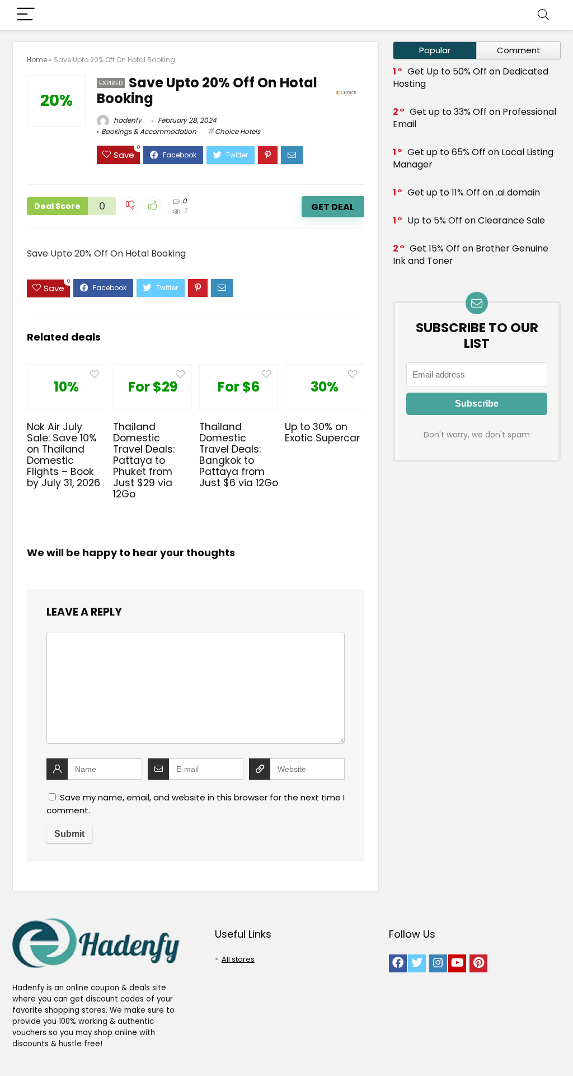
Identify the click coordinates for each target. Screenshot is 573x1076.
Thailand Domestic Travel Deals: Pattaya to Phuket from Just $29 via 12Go (144, 460)
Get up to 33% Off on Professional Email (474, 118)
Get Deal (332, 207)
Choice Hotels (237, 131)
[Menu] (25, 15)
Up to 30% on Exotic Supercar (322, 432)
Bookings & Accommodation (148, 131)
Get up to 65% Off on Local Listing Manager (473, 158)
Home (37, 59)
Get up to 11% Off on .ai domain (473, 192)
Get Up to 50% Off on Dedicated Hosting (470, 77)
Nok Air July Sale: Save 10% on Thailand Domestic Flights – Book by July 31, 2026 (63, 455)
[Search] (543, 15)
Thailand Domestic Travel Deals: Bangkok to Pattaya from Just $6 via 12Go (238, 455)
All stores (238, 959)
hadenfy (127, 120)
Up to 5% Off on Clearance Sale (476, 220)
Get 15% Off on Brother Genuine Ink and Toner (470, 254)
